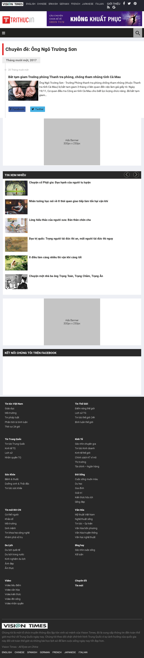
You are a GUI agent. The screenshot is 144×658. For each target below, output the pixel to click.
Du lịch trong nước (14, 554)
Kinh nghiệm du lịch (15, 559)
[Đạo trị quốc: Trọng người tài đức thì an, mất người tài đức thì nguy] (16, 244)
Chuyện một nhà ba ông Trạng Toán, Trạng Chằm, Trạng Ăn (66, 276)
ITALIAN (99, 4)
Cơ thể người (12, 514)
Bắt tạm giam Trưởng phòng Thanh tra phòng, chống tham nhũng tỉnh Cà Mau (64, 77)
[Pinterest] (135, 3)
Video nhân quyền (14, 603)
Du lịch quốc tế (12, 550)
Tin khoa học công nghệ (17, 532)
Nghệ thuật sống (84, 519)
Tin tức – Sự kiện (83, 523)
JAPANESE (87, 4)
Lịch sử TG (80, 413)
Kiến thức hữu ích (84, 497)
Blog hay (79, 545)
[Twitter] (129, 3)
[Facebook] (124, 3)
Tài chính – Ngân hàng (87, 466)
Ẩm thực (9, 568)
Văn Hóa (79, 509)
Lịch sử (9, 452)
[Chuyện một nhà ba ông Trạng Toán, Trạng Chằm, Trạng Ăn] (16, 281)
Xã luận (79, 554)
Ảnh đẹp (9, 563)
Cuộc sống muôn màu (86, 479)
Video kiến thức (13, 594)
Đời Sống (80, 474)
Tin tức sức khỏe (13, 488)
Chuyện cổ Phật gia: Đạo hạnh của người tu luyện (60, 182)
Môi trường (10, 413)
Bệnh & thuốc (12, 479)
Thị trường (80, 462)
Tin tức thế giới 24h (85, 417)
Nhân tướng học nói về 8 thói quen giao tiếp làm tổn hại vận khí (68, 201)
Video (8, 580)
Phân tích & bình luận (16, 422)
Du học (78, 483)
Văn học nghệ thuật (85, 537)
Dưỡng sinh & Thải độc (17, 483)
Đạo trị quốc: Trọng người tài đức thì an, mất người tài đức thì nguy (71, 238)
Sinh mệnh (10, 528)
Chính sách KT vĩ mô (85, 457)
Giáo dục (9, 408)
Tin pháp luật (12, 417)
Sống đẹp (80, 501)
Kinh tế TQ (10, 448)
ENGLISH (30, 4)
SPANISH (53, 4)
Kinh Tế (79, 439)
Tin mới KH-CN (13, 509)
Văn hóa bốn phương (86, 528)
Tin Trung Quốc (13, 439)
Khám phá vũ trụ (14, 537)
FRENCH (75, 4)
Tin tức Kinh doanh (85, 448)
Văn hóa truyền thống (86, 532)
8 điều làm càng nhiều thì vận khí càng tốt (55, 257)
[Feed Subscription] (6, 55)
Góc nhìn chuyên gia (85, 443)
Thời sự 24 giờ (12, 426)
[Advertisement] (72, 141)
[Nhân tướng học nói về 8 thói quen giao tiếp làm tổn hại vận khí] (16, 206)
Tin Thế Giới (81, 403)
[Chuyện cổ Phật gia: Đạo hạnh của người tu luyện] (16, 188)
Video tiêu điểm (13, 585)
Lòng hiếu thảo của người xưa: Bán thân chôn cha (60, 220)
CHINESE (41, 4)
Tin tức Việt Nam (14, 403)
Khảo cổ (9, 519)
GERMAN (64, 4)
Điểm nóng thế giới (85, 408)
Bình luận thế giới (84, 422)
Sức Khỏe (10, 474)
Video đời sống (12, 599)
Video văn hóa (12, 589)
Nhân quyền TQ (13, 457)
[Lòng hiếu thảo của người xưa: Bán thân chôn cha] (16, 225)
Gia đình (79, 488)
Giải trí (78, 492)
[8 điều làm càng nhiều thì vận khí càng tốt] (16, 262)
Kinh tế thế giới (82, 452)
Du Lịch (9, 545)
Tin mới (79, 585)
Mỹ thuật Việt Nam (85, 514)
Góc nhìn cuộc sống (85, 550)
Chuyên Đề (81, 580)
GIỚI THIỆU (113, 3)
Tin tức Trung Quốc (15, 443)
